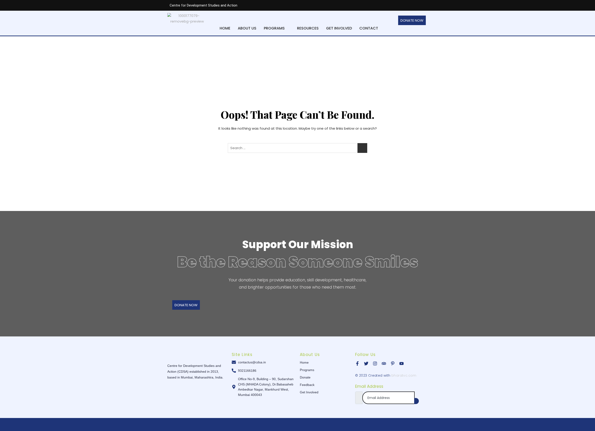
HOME (225, 28)
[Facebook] (384, 5)
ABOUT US (247, 28)
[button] (276, 28)
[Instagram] (412, 5)
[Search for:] (297, 148)
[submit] (416, 401)
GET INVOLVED (339, 28)
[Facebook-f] (357, 363)
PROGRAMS (274, 28)
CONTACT (368, 28)
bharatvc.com (403, 375)
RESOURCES (308, 28)
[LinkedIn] (403, 5)
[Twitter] (393, 5)
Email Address (369, 386)
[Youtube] (421, 5)
